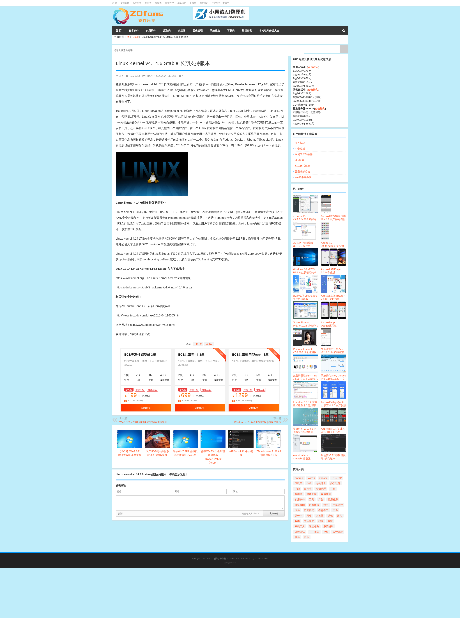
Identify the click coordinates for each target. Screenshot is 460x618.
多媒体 (158, 3)
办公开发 (321, 483)
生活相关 (309, 521)
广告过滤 (300, 148)
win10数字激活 (303, 177)
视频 (325, 531)
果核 (309, 515)
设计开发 (338, 531)
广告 (320, 499)
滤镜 (330, 515)
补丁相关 (314, 531)
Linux (135, 36)
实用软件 (137, 3)
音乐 (306, 537)
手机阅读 (338, 504)
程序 (320, 521)
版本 (297, 521)
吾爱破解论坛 (302, 171)
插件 (297, 510)
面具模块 (300, 142)
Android (299, 477)
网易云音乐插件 (303, 154)
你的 (309, 483)
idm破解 (299, 160)
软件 (297, 537)
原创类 (148, 3)
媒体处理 (312, 494)
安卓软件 (125, 3)
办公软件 (335, 483)
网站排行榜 (220, 558)
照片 (339, 515)
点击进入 (313, 67)
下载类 (193, 3)
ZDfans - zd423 (262, 558)
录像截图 (300, 504)
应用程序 (333, 499)
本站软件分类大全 (220, 3)
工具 (311, 499)
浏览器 (319, 515)
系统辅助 (181, 3)
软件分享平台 (230, 563)
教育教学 (323, 510)
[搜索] (343, 30)
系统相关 (314, 526)
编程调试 (300, 531)
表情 (120, 513)
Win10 (311, 477)
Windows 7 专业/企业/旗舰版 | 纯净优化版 (257, 422)
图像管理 (169, 3)
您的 (325, 504)
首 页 (114, 3)
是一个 (298, 515)
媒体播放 (326, 494)
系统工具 (300, 526)
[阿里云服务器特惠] (200, 350)
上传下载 (337, 477)
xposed (323, 477)
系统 (330, 521)
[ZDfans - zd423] (138, 8)
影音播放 (314, 504)
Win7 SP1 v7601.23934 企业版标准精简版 (143, 422)
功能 (297, 488)
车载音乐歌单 (302, 165)
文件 (335, 510)
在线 (332, 488)
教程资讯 (204, 3)
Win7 (137, 76)
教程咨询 (309, 510)
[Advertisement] (108, 593)
